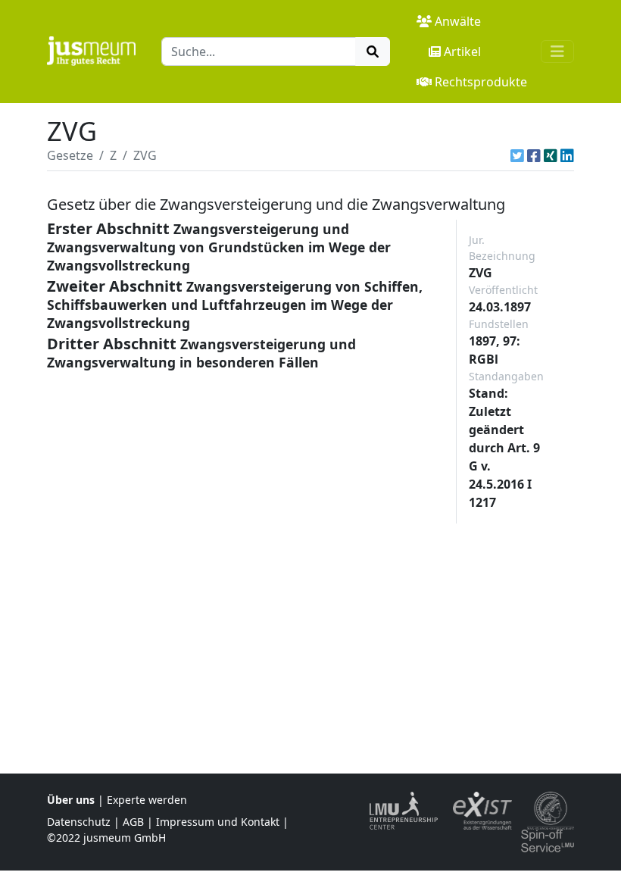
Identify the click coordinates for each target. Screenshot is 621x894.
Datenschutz (79, 821)
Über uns (71, 799)
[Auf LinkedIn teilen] (567, 155)
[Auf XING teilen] (550, 155)
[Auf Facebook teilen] (534, 155)
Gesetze (70, 155)
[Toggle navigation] (557, 51)
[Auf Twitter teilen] (517, 155)
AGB (133, 821)
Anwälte (458, 21)
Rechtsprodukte (481, 81)
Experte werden (147, 799)
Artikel (462, 51)
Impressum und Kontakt (217, 821)
